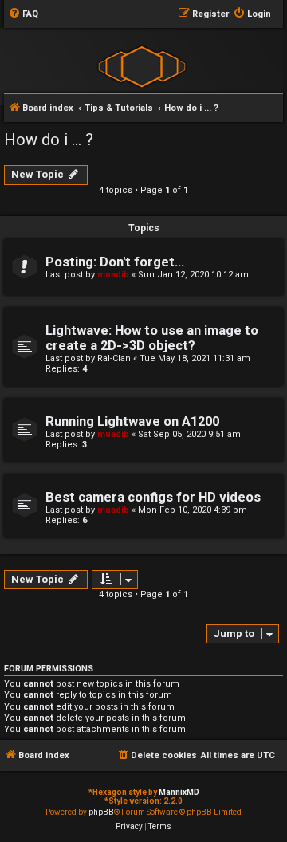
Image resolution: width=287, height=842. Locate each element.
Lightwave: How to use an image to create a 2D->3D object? (151, 338)
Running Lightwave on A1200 (132, 421)
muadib (113, 275)
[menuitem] (23, 14)
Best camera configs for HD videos (153, 497)
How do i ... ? (48, 139)
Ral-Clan (114, 358)
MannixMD (179, 792)
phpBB (101, 812)
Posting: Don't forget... (114, 262)
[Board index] (141, 66)
